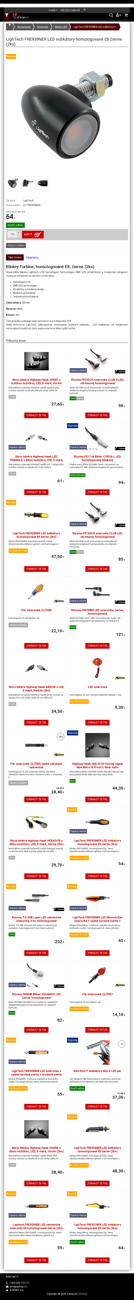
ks (12, 234)
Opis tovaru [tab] (14, 257)
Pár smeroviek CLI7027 (97, 994)
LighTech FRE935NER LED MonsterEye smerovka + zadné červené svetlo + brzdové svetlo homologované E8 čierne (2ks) (97, 923)
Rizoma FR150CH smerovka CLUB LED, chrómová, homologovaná (97, 535)
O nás (52, 10)
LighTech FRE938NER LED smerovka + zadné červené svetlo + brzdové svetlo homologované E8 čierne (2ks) (36, 1074)
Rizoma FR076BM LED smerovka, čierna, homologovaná (97, 612)
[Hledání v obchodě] (111, 15)
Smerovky (42, 26)
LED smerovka (97, 687)
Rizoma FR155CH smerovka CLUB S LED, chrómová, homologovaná (97, 381)
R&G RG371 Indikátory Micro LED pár (97, 1071)
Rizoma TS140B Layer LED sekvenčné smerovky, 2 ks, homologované (36, 919)
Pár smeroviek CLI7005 (36, 610)
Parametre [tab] (32, 257)
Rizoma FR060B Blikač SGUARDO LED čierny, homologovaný (36, 996)
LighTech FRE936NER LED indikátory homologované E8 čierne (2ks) (97, 1149)
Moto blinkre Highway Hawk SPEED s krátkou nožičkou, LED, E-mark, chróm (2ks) (36, 383)
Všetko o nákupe (70, 10)
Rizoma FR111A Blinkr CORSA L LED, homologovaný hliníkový (97, 458)
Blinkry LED (61, 26)
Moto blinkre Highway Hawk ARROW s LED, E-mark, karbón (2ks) (36, 688)
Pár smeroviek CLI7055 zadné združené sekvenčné (36, 765)
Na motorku (24, 26)
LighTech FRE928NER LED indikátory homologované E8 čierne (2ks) (36, 535)
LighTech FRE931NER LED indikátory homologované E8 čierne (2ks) (97, 1226)
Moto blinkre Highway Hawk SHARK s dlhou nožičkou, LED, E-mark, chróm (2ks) (36, 1149)
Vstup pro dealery (16, 245)
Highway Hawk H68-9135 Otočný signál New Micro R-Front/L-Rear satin (97, 765)
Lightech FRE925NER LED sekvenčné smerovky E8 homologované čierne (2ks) (36, 1226)
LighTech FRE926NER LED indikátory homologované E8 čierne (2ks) (97, 842)
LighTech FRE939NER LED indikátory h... (95, 26)
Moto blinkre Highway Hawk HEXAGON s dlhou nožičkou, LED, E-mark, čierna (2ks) (36, 842)
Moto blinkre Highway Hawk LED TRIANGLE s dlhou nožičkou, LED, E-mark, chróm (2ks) (36, 460)
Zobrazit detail (36, 415)
